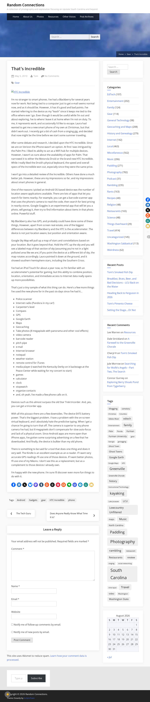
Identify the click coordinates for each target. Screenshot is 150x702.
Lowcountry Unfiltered (116, 510)
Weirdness (113, 250)
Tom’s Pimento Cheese (119, 303)
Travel (110, 230)
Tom (36, 75)
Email (15, 599)
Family (110, 107)
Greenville (117, 469)
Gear (17, 82)
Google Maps (113, 463)
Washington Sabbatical (120, 243)
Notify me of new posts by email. (32, 632)
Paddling (112, 165)
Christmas (112, 414)
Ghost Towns (115, 451)
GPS (123, 463)
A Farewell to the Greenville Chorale (121, 342)
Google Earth (116, 457)
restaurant (130, 551)
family (128, 425)
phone (71, 500)
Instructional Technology (118, 487)
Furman (130, 431)
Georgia (111, 442)
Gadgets (33, 500)
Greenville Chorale (117, 475)
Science (111, 217)
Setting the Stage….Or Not (121, 310)
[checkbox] (8, 694)
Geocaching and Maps (119, 126)
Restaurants (114, 211)
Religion (111, 204)
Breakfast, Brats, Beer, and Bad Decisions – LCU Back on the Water (123, 282)
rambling (115, 550)
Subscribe (36, 678)
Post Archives (86, 16)
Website (15, 611)
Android (21, 500)
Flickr (111, 431)
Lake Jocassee (114, 501)
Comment (17, 548)
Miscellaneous (115, 152)
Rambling (112, 185)
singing (111, 563)
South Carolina (118, 573)
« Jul (109, 657)
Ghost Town (114, 446)
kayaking (117, 493)
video (111, 593)
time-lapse (112, 587)
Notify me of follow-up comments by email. (37, 624)
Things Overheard (117, 224)
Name (15, 586)
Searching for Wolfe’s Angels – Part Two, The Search (121, 367)
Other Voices (69, 16)
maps (111, 519)
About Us (27, 16)
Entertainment (115, 101)
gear (43, 500)
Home (16, 16)
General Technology (118, 120)
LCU (125, 501)
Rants (110, 191)
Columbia (123, 414)
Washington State (119, 599)
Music (110, 159)
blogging (113, 408)
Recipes (111, 198)
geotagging (122, 441)
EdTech (111, 94)
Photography (114, 172)
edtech (127, 418)
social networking (125, 563)
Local (110, 146)
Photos (40, 16)
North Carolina (116, 525)
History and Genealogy (119, 133)
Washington (123, 594)
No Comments (52, 76)
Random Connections (25, 4)
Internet (111, 139)
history (113, 481)
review (131, 557)
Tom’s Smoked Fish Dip (120, 272)
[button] (13, 485)
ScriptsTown (29, 698)
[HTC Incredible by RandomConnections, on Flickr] (20, 92)
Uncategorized (115, 237)
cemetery (126, 408)
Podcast (111, 178)
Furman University (118, 436)
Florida (120, 431)
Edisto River (114, 418)
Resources (53, 16)
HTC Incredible (57, 500)
